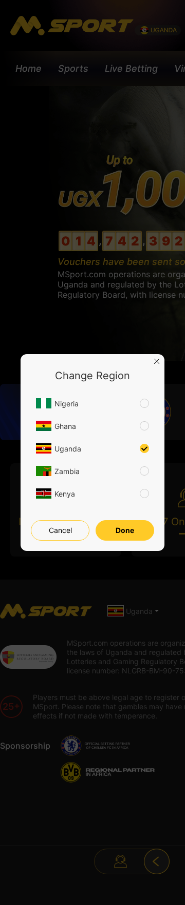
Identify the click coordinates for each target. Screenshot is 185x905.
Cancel (60, 530)
